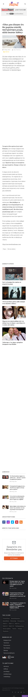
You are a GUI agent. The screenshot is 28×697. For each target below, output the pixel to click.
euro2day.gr (6, 671)
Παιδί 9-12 (11, 626)
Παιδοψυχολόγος (19, 626)
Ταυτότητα (6, 642)
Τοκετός (14, 628)
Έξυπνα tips (13, 621)
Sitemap (6, 650)
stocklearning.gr (7, 674)
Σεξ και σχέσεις (11, 249)
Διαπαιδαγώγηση (15, 618)
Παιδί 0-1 (5, 623)
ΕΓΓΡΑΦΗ (14, 558)
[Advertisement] (14, 404)
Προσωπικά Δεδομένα (9, 653)
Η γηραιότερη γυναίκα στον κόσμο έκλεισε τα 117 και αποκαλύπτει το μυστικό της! (17, 594)
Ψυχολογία (5, 631)
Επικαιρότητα (21, 621)
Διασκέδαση (6, 621)
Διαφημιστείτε (7, 640)
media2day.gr (7, 676)
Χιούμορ (20, 628)
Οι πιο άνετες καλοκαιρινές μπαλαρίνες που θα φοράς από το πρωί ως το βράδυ (17, 498)
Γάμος (4, 249)
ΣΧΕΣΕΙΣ (7, 52)
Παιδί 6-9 (5, 626)
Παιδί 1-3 (11, 623)
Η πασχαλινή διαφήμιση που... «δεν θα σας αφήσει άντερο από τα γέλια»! (18, 488)
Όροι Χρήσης (7, 648)
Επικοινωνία (7, 645)
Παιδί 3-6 (17, 623)
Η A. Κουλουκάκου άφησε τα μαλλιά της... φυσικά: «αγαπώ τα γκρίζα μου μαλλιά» (17, 477)
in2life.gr (6, 669)
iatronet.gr (6, 666)
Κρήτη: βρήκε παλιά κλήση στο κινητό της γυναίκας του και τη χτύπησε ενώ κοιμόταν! (18, 508)
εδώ (11, 13)
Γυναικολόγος (6, 618)
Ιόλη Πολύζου (17, 49)
